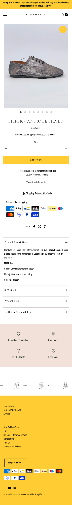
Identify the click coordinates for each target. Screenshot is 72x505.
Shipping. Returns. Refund (15, 435)
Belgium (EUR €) (15, 462)
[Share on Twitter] (39, 226)
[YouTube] (9, 488)
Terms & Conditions (12, 446)
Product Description (16, 242)
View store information (36, 182)
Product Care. (12, 301)
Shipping (31, 134)
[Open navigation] (5, 15)
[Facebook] (5, 488)
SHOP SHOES (9, 406)
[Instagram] (14, 488)
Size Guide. (11, 290)
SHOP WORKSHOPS (12, 410)
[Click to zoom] (63, 29)
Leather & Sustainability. (18, 312)
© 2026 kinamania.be (13, 494)
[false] (18, 333)
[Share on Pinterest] (45, 226)
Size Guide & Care (11, 427)
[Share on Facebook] (34, 226)
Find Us (7, 442)
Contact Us (9, 438)
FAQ (5, 431)
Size (36, 142)
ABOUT (7, 414)
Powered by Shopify (33, 494)
